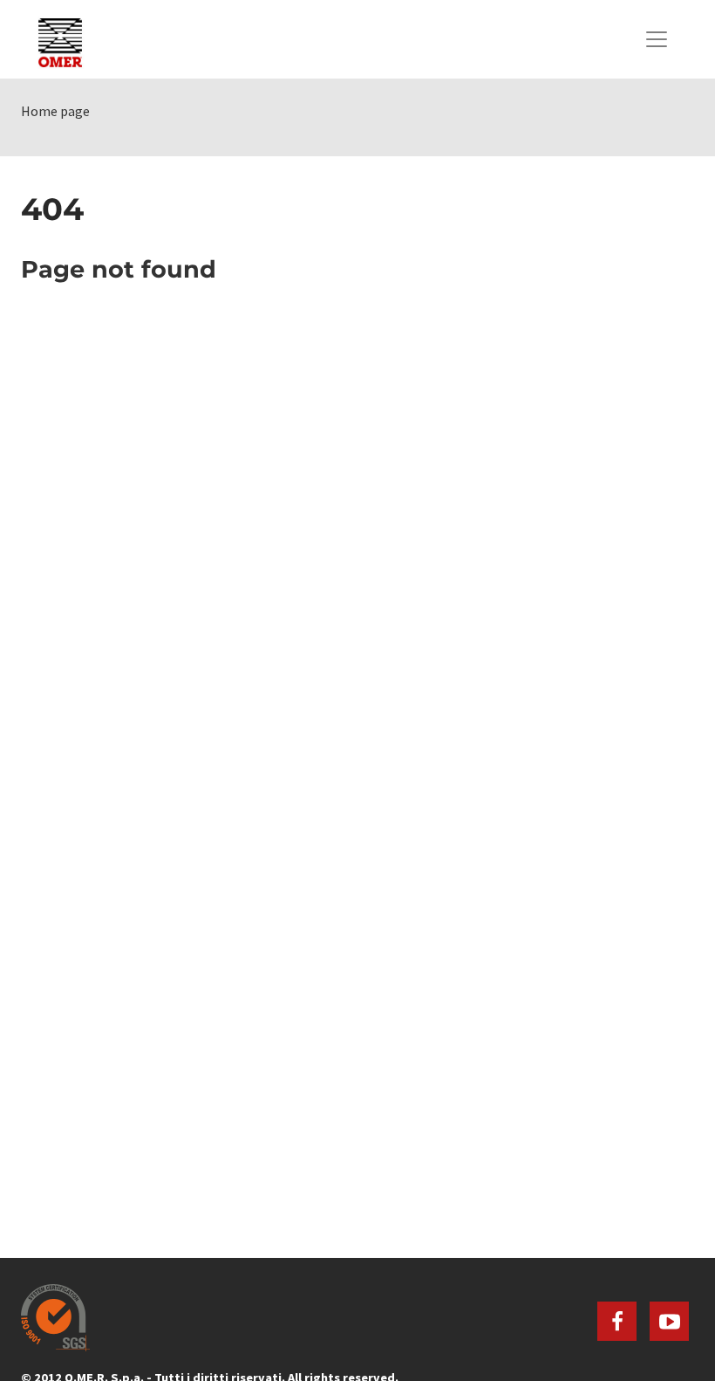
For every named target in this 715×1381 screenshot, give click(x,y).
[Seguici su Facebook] (617, 1321)
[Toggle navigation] (656, 39)
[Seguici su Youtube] (669, 1321)
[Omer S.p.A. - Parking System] (60, 39)
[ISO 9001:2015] (357, 1317)
